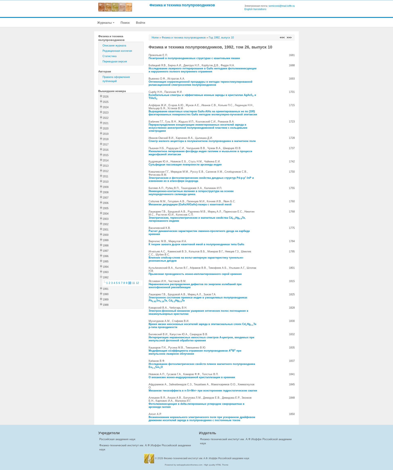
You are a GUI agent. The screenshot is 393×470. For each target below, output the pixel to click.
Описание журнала (114, 45)
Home (155, 37)
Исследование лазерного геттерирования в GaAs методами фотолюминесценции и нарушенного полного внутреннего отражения (202, 70)
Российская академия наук (117, 439)
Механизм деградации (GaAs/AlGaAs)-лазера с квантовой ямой (190, 204)
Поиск (125, 23)
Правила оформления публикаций (116, 79)
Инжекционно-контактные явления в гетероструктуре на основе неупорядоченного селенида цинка (191, 193)
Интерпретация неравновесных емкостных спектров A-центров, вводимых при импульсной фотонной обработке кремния (201, 339)
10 (129, 282)
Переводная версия (115, 61)
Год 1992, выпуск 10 (221, 37)
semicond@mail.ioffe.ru (282, 5)
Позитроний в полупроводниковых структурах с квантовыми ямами (194, 58)
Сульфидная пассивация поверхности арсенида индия (185, 164)
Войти (140, 23)
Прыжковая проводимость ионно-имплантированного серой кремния (195, 273)
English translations (255, 9)
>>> (289, 37)
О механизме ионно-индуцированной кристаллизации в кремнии (192, 377)
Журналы (104, 23)
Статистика (109, 56)
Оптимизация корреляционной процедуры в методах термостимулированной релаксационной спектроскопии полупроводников (200, 83)
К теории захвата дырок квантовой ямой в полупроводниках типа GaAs (196, 244)
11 (133, 282)
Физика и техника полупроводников (182, 5)
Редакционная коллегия (117, 50)
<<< (282, 37)
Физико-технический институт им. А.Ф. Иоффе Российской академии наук (206, 458)
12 (137, 282)
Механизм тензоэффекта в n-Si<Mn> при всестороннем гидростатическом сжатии (203, 390)
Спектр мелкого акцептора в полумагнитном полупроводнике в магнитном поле (202, 141)
